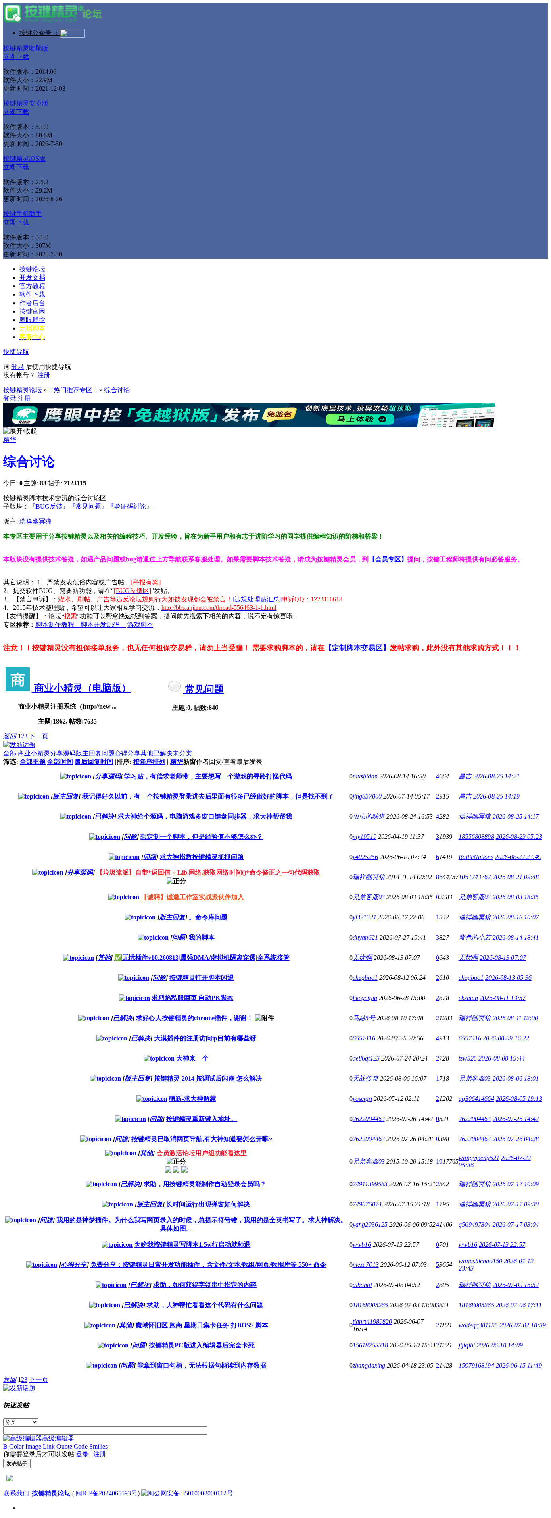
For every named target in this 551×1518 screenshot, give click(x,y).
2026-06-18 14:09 (499, 1345)
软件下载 (32, 294)
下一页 (38, 736)
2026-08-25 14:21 (496, 776)
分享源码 (63, 753)
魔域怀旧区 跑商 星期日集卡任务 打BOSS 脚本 (202, 1325)
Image (33, 1446)
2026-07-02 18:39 (522, 1325)
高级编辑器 (58, 1438)
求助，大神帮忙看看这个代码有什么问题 (205, 1305)
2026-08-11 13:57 (503, 997)
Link (49, 1446)
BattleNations (476, 856)
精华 (9, 439)
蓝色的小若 (475, 937)
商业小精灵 (34, 753)
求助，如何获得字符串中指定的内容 (205, 1284)
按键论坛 (32, 269)
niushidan (365, 776)
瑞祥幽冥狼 (35, 521)
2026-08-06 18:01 (516, 1078)
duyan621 (365, 937)
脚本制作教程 (58, 624)
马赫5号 (364, 1018)
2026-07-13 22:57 (502, 1244)
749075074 (367, 1204)
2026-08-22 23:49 (518, 856)
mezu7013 (366, 1264)
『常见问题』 (88, 506)
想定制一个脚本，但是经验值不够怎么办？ (201, 836)
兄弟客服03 (369, 897)
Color (16, 1446)
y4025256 (365, 856)
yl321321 (364, 917)
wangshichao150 (480, 1261)
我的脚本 (202, 937)
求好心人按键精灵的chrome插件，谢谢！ (195, 1018)
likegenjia (365, 997)
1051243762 (475, 876)
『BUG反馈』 (49, 506)
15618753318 (370, 1345)
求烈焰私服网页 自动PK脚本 (192, 997)
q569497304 (475, 1224)
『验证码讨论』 (130, 506)
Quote (64, 1446)
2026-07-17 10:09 (516, 1184)
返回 (9, 736)
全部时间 (60, 761)
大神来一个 (192, 1058)
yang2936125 (370, 1224)
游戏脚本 (140, 624)
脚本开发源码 (103, 624)
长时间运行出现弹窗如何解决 (208, 1204)
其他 (146, 753)
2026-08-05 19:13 (519, 1098)
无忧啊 (362, 957)
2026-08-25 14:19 (496, 796)
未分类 (182, 753)
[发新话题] (19, 744)
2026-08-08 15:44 (501, 1058)
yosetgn (362, 1098)
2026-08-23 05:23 (519, 836)
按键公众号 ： (39, 32)
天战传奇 (365, 1078)
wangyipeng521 (479, 1157)
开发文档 (32, 277)
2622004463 (369, 1118)
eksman (468, 997)
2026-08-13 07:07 (503, 957)
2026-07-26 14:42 (516, 1118)
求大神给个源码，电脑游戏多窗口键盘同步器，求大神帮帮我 (205, 816)
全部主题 (33, 761)
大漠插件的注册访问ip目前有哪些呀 (205, 1038)
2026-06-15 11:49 (519, 1365)
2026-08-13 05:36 (508, 977)
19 (439, 1161)
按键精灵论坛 (22, 390)
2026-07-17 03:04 (516, 1224)
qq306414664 (476, 1098)
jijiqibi (467, 1345)
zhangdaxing (369, 1365)
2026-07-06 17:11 (519, 1305)
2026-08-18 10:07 (516, 917)
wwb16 (362, 1244)
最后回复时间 (94, 761)
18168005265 (370, 1305)
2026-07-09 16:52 (516, 1284)
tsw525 (468, 1058)
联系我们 (16, 1493)
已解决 (163, 753)
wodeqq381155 (478, 1325)
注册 (43, 375)
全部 (9, 753)
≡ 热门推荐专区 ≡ (73, 390)
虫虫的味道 (369, 816)
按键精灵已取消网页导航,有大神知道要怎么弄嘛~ (201, 1138)
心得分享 (127, 753)
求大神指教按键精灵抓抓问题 (202, 856)
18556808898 (476, 836)
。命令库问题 (208, 917)
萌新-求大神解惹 (192, 1098)
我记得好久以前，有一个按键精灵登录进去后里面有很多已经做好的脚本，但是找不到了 (208, 796)
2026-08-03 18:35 (516, 897)
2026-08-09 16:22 (506, 1038)
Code (81, 1446)
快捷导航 (16, 351)
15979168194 (476, 1365)
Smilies (98, 1446)
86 (439, 876)
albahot (362, 1284)
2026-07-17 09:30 (516, 1204)
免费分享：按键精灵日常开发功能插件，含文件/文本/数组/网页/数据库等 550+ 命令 (208, 1264)
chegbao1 (365, 977)
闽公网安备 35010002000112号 (190, 1493)
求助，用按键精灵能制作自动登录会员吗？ (205, 1184)
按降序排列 (149, 761)
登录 (17, 366)
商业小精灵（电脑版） (81, 688)
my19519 (364, 836)
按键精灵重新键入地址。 (201, 1118)
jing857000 (367, 796)
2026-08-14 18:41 (516, 937)
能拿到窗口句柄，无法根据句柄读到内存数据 (201, 1365)
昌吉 (465, 776)
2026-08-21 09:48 (516, 876)
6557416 (364, 1038)
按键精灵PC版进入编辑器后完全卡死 (202, 1345)
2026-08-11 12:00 (515, 1018)
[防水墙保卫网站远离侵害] (9, 1479)
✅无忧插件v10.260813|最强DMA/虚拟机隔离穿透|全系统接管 (202, 957)
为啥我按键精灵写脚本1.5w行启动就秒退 (192, 1244)
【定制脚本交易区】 (357, 648)
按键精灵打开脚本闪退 (201, 977)
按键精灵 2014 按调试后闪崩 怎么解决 (208, 1078)
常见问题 (203, 689)
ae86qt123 (366, 1058)
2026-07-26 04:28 (516, 1138)
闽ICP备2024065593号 (107, 1493)
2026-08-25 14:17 (516, 816)
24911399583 (370, 1184)
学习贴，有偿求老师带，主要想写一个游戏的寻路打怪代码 (208, 776)
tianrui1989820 (372, 1321)
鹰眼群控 (32, 319)
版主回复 (89, 753)
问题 (108, 753)
